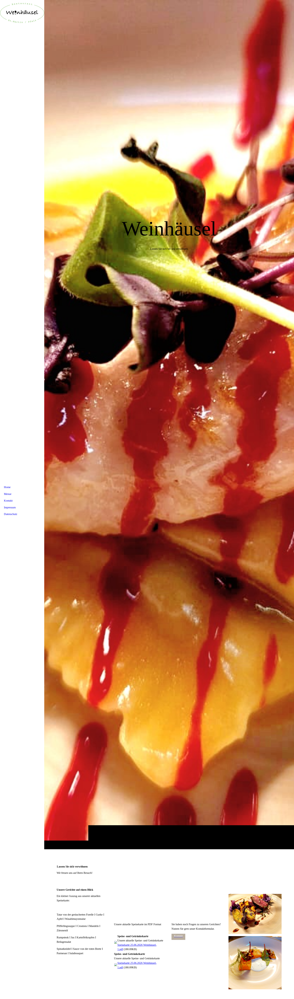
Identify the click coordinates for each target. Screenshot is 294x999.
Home (7, 487)
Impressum (10, 507)
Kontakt (8, 500)
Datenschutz (10, 514)
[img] (169, 424)
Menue (7, 494)
